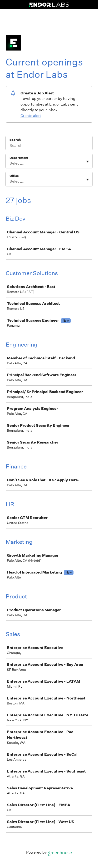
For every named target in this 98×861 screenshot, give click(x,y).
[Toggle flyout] (87, 161)
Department (19, 158)
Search (15, 140)
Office (14, 176)
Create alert (30, 115)
